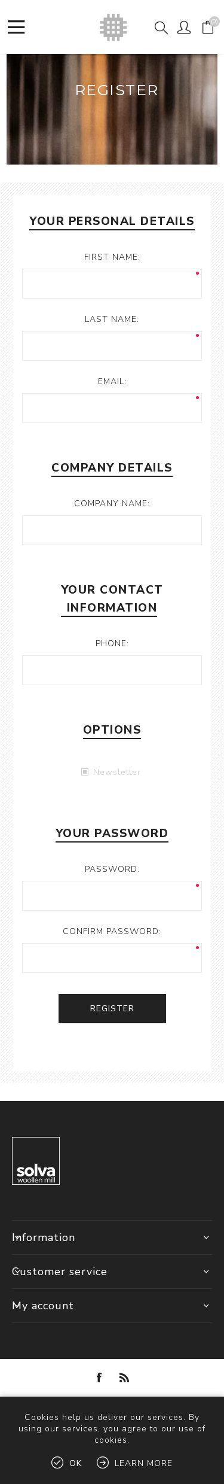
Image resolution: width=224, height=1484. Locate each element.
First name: (112, 257)
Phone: (112, 643)
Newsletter (117, 772)
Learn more (144, 1463)
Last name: (112, 319)
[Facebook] (99, 1377)
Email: (112, 381)
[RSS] (124, 1377)
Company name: (112, 503)
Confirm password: (112, 931)
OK (75, 1463)
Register (112, 1008)
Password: (112, 869)
